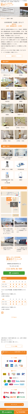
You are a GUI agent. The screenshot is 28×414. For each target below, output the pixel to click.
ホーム (2, 18)
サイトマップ (14, 404)
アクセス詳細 (14, 346)
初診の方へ (14, 56)
